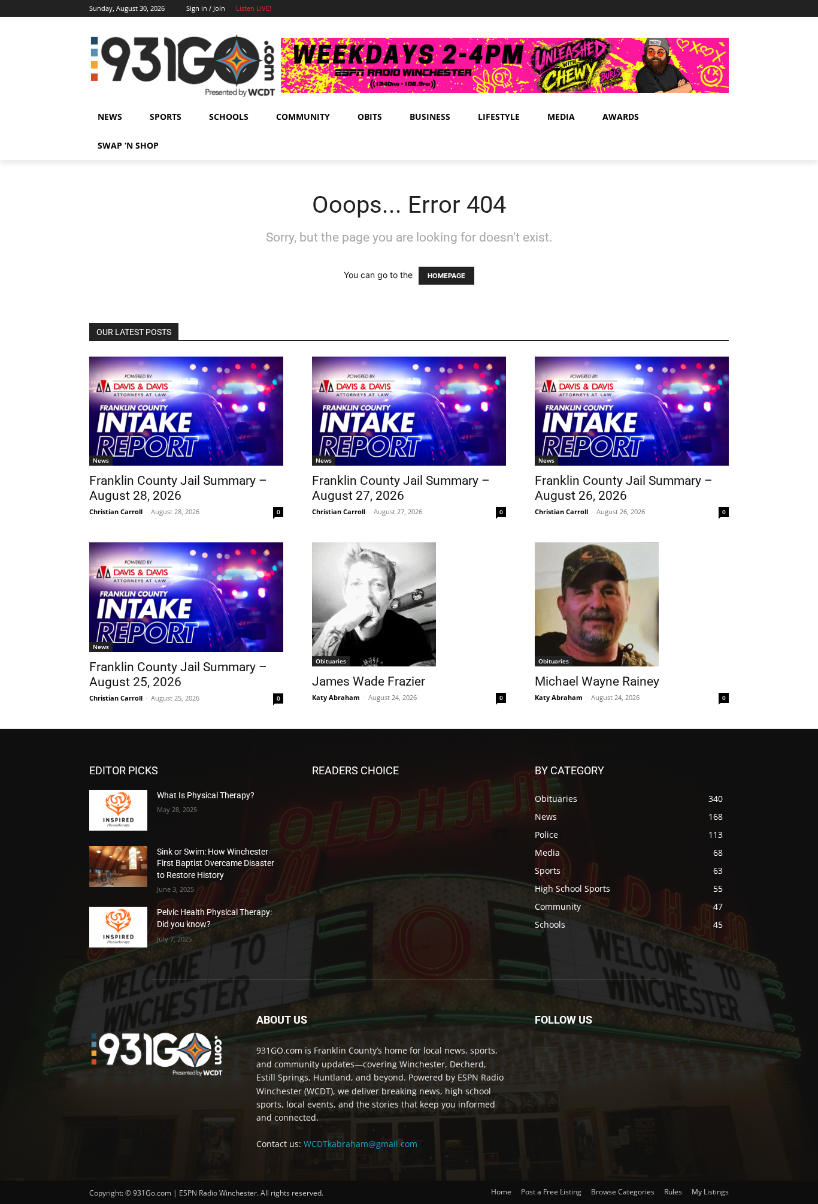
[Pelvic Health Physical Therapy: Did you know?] (118, 927)
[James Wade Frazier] (409, 604)
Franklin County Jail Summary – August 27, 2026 (401, 488)
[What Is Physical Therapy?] (118, 810)
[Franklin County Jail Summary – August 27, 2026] (409, 411)
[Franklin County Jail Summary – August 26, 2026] (632, 411)
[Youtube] (722, 9)
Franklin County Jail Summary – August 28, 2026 (178, 488)
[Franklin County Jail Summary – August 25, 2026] (186, 596)
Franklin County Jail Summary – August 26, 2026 (624, 488)
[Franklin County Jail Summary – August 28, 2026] (186, 411)
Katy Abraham (336, 697)
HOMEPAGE (446, 275)
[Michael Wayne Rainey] (632, 604)
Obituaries (331, 661)
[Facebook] (705, 9)
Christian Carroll (116, 511)
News (101, 460)
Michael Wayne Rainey (597, 681)
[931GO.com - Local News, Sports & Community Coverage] (185, 65)
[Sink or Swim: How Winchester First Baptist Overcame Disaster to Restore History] (118, 866)
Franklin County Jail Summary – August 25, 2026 (178, 674)
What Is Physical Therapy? (206, 795)
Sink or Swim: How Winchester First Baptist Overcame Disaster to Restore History (215, 863)
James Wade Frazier (368, 681)
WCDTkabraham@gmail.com (360, 1143)
